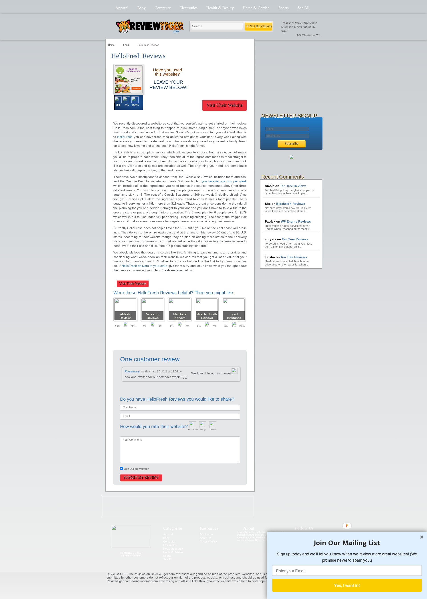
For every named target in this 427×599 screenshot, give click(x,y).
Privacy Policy (208, 541)
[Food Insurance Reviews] (233, 309)
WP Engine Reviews (296, 221)
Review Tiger (135, 553)
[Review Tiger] (149, 23)
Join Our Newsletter (136, 468)
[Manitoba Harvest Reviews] (179, 309)
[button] (347, 543)
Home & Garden (256, 8)
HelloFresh (125, 137)
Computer (163, 8)
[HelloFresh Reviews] (129, 78)
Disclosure (206, 534)
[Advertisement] (183, 506)
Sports (283, 8)
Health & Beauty (220, 8)
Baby (141, 8)
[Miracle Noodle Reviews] (206, 309)
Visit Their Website (224, 105)
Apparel (121, 8)
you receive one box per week (224, 181)
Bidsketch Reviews (290, 203)
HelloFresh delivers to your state (144, 265)
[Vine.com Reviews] (152, 309)
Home (111, 45)
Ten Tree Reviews (293, 186)
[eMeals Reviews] (125, 309)
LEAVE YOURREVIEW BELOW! (168, 84)
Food (126, 45)
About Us (205, 538)
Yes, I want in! (347, 585)
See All (303, 8)
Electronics (188, 8)
